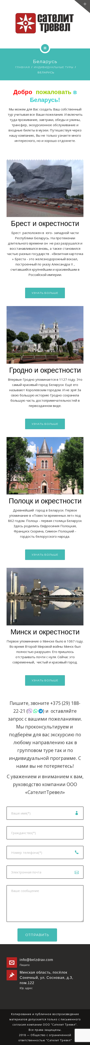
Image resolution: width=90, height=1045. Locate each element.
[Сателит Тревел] (45, 23)
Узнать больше (45, 292)
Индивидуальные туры (53, 67)
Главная (22, 67)
